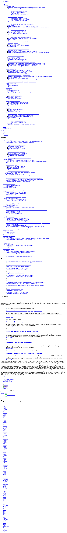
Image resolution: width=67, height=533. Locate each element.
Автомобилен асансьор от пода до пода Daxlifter (19, 75)
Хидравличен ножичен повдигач (18, 36)
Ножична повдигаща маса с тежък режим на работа (22, 24)
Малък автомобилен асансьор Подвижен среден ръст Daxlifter (22, 82)
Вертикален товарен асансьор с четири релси (18, 106)
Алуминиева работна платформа (13, 58)
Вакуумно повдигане (10, 91)
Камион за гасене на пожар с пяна (18, 121)
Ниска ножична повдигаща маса (15, 17)
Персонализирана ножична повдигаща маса (18, 21)
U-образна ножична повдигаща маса (19, 18)
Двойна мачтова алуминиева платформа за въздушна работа (21, 62)
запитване (8, 317)
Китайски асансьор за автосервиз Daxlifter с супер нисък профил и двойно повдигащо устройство (30, 76)
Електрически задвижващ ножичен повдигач (21, 37)
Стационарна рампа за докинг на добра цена (19, 342)
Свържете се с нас (7, 128)
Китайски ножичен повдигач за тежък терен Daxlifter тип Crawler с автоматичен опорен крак (29, 27)
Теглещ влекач (9, 88)
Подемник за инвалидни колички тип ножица (18, 103)
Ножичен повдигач (10, 25)
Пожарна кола (11, 120)
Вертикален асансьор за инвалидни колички (18, 102)
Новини (5, 125)
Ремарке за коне (6, 243)
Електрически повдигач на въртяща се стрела (18, 40)
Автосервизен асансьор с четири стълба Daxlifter (19, 73)
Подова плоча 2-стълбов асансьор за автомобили (19, 70)
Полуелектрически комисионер (15, 98)
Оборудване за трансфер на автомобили (17, 72)
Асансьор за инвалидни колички (13, 101)
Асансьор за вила (9, 123)
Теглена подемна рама (13, 43)
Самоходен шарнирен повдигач (15, 44)
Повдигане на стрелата (11, 39)
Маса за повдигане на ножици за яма (19, 20)
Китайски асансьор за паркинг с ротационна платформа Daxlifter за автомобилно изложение (29, 52)
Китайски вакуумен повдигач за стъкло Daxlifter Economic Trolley (23, 93)
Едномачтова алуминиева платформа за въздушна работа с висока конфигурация (26, 63)
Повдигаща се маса (10, 6)
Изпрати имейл (4, 393)
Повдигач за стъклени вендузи (15, 96)
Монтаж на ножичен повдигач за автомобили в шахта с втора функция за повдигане (27, 79)
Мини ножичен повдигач (14, 32)
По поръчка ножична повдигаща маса (19, 23)
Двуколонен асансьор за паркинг (15, 53)
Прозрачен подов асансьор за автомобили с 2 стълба (20, 71)
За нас (4, 127)
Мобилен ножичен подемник (14, 28)
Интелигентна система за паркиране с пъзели (18, 49)
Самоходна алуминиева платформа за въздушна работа (20, 66)
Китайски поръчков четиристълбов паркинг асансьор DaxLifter (22, 51)
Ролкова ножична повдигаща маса (18, 15)
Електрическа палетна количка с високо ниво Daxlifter (20, 115)
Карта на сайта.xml (7, 381)
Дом (4, 4)
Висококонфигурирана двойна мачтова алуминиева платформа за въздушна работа (26, 64)
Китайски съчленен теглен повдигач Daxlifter (18, 41)
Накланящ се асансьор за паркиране (16, 56)
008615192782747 (11, 395)
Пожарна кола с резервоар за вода (18, 122)
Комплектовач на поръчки (11, 97)
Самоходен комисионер (13, 99)
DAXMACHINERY (11, 397)
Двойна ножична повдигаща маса (18, 12)
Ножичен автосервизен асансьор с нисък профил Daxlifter (21, 80)
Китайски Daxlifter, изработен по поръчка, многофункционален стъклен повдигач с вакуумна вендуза (31, 92)
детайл (11, 317)
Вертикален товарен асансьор (12, 104)
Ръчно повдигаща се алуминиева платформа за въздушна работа (22, 65)
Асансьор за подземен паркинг (15, 47)
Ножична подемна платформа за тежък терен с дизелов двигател (22, 38)
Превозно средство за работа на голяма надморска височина (21, 118)
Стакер (7, 84)
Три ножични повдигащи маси (18, 13)
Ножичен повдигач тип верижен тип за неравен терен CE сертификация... (22, 262)
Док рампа (8, 108)
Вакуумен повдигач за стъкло (15, 95)
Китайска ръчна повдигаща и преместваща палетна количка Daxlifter (23, 114)
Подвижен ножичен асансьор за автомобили (18, 78)
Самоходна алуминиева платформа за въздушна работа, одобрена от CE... (22, 283)
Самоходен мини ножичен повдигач (19, 33)
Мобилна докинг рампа (13, 110)
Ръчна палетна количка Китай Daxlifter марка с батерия (20, 116)
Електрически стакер (13, 85)
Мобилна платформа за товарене (15, 109)
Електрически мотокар (11, 83)
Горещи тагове (6, 380)
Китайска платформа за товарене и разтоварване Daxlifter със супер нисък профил (26, 7)
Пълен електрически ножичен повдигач (17, 31)
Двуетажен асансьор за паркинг (15, 50)
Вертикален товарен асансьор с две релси (17, 105)
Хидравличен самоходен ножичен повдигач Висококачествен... (20, 286)
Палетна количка (12, 86)
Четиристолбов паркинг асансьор (15, 54)
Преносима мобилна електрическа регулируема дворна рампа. (24, 311)
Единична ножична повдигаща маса (19, 11)
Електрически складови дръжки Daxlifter (15, 273)
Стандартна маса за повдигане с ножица (17, 10)
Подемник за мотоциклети (14, 77)
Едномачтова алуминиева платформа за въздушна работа (21, 60)
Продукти (5, 5)
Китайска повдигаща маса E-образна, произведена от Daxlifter (22, 8)
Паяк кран (8, 89)
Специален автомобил (11, 117)
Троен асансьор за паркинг (14, 57)
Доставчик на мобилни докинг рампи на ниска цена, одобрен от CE (25, 353)
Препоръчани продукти (8, 379)
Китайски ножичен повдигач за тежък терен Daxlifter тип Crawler (23, 26)
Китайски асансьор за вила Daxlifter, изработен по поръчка (21, 124)
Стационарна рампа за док (14, 111)
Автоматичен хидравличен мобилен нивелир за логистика (22, 331)
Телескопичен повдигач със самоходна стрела (18, 45)
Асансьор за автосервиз (11, 69)
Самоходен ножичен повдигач (15, 34)
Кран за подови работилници (12, 90)
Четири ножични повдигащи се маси (19, 14)
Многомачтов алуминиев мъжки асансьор (17, 59)
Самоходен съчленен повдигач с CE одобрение (16, 293)
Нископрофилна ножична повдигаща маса (20, 19)
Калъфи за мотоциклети (8, 249)
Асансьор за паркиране (11, 46)
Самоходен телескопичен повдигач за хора (17, 67)
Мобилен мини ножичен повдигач (18, 30)
